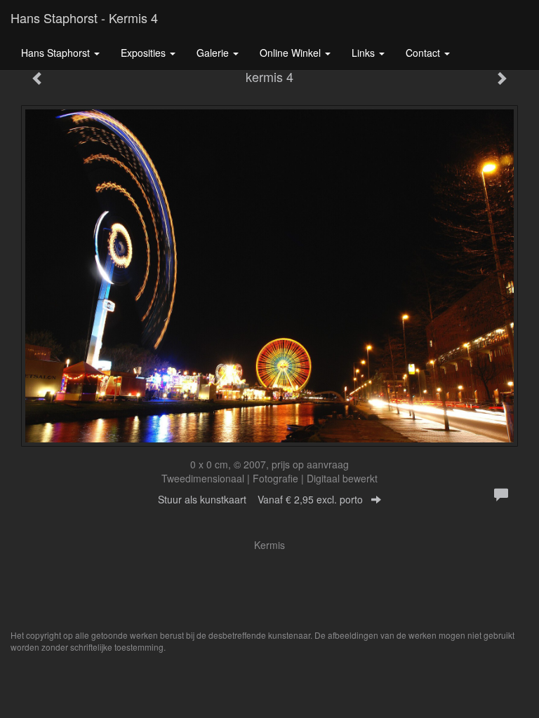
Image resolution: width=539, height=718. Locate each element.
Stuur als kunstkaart (260, 499)
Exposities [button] (144, 53)
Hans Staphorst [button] (57, 53)
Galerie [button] (214, 53)
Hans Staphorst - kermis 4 (84, 17)
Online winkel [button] (292, 53)
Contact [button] (424, 53)
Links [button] (365, 53)
